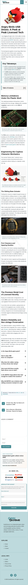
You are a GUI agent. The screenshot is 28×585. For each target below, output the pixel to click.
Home (6, 544)
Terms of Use (8, 563)
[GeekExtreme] (5, 2)
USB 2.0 (13, 69)
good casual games (11, 144)
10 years (6, 329)
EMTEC (11, 40)
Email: (3, 496)
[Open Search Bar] (22, 2)
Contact (7, 548)
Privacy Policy (8, 566)
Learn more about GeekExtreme (10, 465)
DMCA (6, 561)
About (6, 546)
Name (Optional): (5, 491)
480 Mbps (12, 137)
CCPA (6, 559)
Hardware (5, 394)
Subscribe (13, 507)
